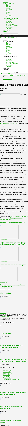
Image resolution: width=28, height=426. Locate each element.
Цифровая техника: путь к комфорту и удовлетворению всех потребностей (13, 243)
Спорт (8, 14)
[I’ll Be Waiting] (11, 311)
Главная (5, 2)
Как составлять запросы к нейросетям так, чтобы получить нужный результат (13, 360)
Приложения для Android (10, 18)
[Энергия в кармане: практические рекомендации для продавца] (4, 342)
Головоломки (9, 9)
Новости (5, 31)
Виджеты (8, 21)
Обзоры (6, 376)
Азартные (8, 6)
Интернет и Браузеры (12, 25)
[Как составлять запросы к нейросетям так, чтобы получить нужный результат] (4, 356)
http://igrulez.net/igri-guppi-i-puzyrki (9, 123)
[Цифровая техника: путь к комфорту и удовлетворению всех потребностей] (9, 238)
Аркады (8, 8)
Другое (8, 12)
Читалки (8, 28)
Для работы (9, 22)
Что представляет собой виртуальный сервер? (11, 218)
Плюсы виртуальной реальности (19, 216)
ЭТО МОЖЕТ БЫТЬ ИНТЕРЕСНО (8, 222)
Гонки (7, 11)
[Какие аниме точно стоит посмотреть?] (9, 260)
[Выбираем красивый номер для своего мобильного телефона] (4, 389)
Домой (2, 75)
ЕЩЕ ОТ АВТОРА (21, 222)
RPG (7, 5)
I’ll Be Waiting (5, 293)
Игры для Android (8, 3)
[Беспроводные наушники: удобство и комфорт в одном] (9, 280)
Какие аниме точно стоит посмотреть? (13, 265)
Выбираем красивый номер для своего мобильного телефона (13, 393)
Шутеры (8, 17)
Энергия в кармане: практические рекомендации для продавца (11, 346)
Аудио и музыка (10, 19)
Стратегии (9, 15)
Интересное (6, 30)
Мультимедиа (9, 27)
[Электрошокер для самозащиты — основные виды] (4, 403)
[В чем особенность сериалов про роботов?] (4, 417)
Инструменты (10, 24)
